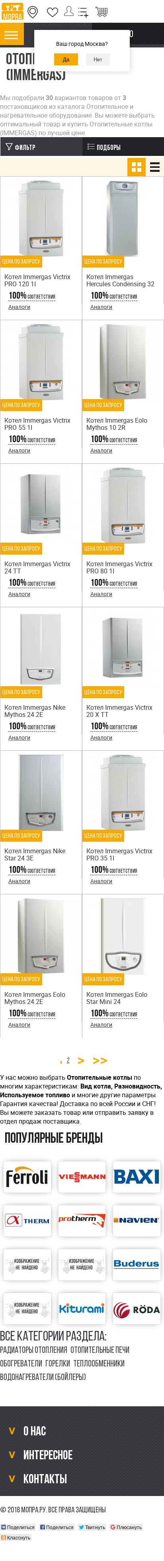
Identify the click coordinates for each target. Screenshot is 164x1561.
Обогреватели (21, 1364)
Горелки (57, 1364)
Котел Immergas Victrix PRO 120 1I (37, 280)
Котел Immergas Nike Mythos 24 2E (34, 711)
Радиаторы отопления (33, 1350)
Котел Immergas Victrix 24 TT (37, 567)
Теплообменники (99, 1364)
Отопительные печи (99, 1350)
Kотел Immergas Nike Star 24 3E (34, 854)
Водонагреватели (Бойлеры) (43, 1377)
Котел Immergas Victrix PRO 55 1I (37, 424)
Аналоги (19, 307)
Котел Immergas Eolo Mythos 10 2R (116, 424)
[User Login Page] (70, 12)
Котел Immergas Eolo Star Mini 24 (116, 998)
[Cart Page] (101, 12)
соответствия (31, 297)
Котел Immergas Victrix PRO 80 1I (119, 567)
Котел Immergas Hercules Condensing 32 (120, 280)
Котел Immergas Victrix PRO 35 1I (119, 854)
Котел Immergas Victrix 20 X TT (119, 711)
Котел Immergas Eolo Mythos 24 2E (34, 998)
